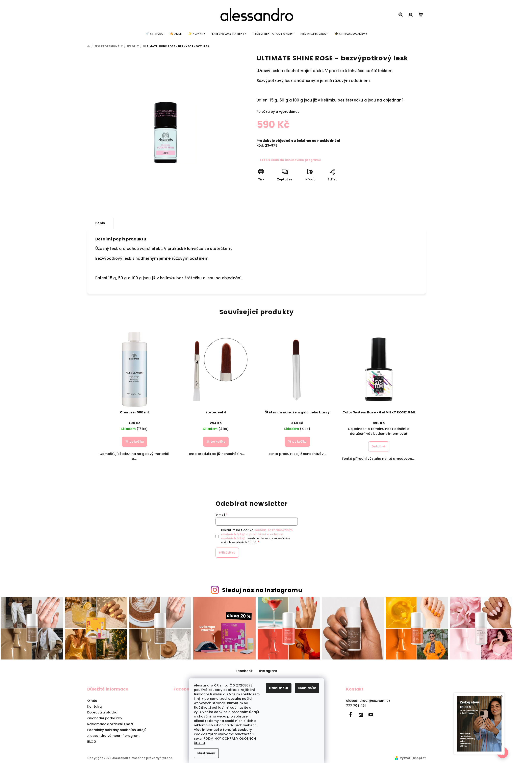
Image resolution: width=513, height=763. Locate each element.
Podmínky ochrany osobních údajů (117, 730)
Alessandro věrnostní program (113, 735)
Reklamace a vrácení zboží (110, 724)
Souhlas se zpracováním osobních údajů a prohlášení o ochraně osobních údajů (257, 534)
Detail (376, 446)
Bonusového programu (303, 160)
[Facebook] (350, 714)
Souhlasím (307, 688)
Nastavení (206, 753)
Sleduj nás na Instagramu (262, 590)
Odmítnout (278, 688)
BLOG (91, 741)
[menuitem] (154, 33)
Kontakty (95, 706)
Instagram (268, 671)
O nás (92, 700)
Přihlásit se (227, 553)
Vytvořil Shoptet (413, 758)
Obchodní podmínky (104, 718)
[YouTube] (371, 714)
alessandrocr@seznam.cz (368, 700)
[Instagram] (360, 714)
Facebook (244, 671)
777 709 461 (356, 705)
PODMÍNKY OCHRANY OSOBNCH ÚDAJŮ (225, 740)
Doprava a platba (102, 712)
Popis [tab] (100, 223)
